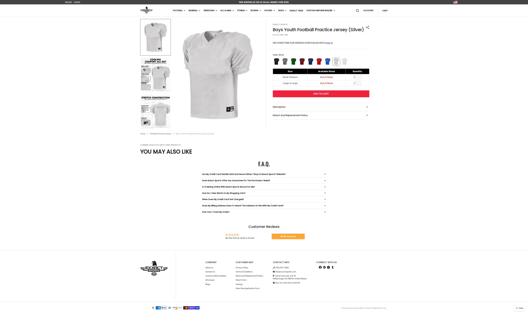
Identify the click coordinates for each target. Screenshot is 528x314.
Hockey (268, 10)
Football (178, 10)
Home (142, 134)
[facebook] (320, 267)
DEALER (68, 2)
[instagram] (328, 267)
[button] (367, 27)
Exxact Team (296, 10)
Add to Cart (321, 94)
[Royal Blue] (328, 61)
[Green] (293, 61)
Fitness (241, 10)
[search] (357, 10)
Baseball (193, 10)
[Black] (276, 61)
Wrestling (209, 10)
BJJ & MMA (226, 10)
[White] (345, 61)
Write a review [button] (288, 236)
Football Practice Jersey (160, 134)
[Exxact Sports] (146, 10)
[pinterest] (324, 267)
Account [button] (369, 10)
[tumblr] (332, 267)
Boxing (254, 10)
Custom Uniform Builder (319, 10)
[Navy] (310, 61)
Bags (281, 10)
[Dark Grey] (285, 61)
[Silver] (336, 61)
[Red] (319, 61)
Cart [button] (385, 10)
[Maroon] (302, 61)
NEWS (77, 2)
